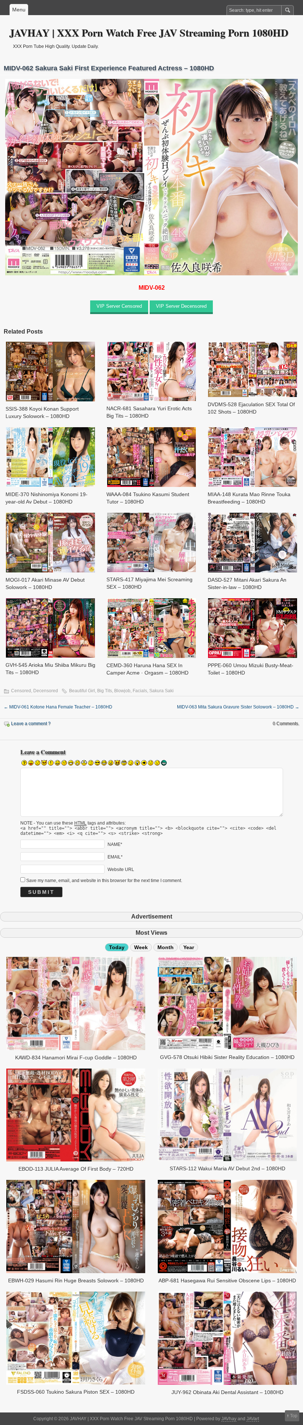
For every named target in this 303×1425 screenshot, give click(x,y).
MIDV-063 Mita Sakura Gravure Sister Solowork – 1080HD (238, 707)
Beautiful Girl (82, 690)
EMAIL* (115, 856)
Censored (21, 690)
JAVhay (228, 1418)
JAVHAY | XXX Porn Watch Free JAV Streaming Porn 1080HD (148, 32)
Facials (140, 690)
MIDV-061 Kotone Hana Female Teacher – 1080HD (58, 707)
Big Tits (104, 690)
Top (293, 1415)
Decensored (45, 690)
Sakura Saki (161, 690)
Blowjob (122, 690)
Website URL (121, 869)
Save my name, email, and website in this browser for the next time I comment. (104, 880)
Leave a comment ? (31, 723)
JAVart (252, 1418)
